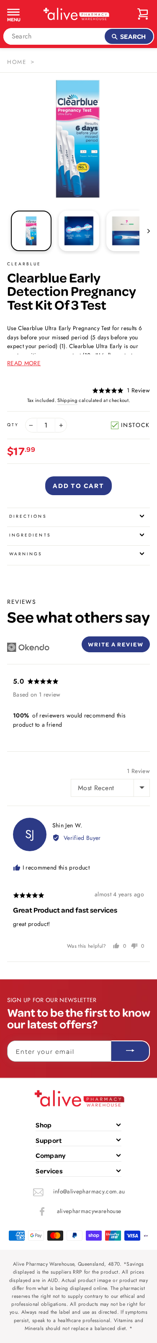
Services (49, 1170)
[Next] (144, 230)
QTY (13, 425)
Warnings (25, 554)
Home (16, 62)
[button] (121, 390)
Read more (24, 363)
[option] (79, 139)
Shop (43, 1124)
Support (49, 1140)
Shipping (67, 400)
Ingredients (30, 535)
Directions (28, 516)
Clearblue (24, 264)
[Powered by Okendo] (28, 647)
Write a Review (116, 644)
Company (50, 1155)
